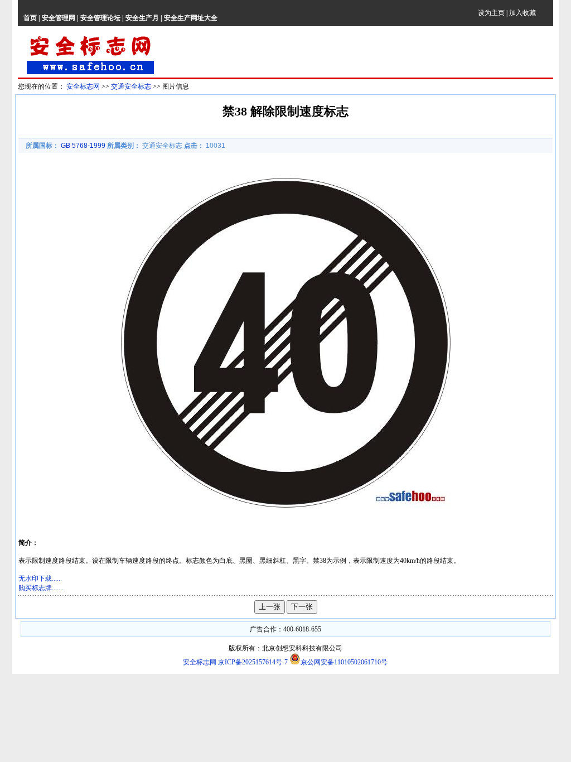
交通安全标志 (131, 86)
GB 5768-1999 (83, 145)
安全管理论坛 (100, 18)
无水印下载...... (40, 578)
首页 (30, 18)
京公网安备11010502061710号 (344, 662)
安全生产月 (142, 18)
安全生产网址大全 (190, 18)
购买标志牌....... (41, 588)
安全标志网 (83, 86)
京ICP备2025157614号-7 (253, 662)
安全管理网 (58, 18)
